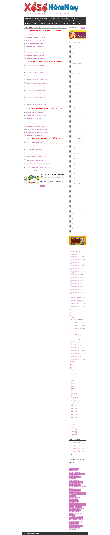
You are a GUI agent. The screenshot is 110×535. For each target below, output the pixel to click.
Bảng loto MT (73, 422)
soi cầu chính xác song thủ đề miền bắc (77, 450)
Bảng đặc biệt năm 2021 (73, 475)
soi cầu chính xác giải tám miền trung (78, 351)
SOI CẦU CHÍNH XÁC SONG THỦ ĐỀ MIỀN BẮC (35, 43)
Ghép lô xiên (71, 506)
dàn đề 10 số (71, 488)
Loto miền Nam (76, 203)
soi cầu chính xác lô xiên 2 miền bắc (78, 306)
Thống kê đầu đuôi (77, 148)
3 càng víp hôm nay (72, 470)
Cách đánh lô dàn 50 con (74, 480)
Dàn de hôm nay (82, 486)
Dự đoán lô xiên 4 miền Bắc (74, 497)
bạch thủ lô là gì (81, 473)
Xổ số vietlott (75, 83)
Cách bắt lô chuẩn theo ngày (75, 477)
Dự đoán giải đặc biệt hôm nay (75, 489)
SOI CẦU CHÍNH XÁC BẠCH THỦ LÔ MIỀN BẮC (36, 65)
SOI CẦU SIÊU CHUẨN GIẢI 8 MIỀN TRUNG (35, 149)
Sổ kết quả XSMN (76, 73)
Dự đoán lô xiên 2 (72, 495)
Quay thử (72, 23)
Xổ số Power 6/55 (76, 93)
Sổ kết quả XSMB (76, 68)
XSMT (65, 20)
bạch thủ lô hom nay (73, 473)
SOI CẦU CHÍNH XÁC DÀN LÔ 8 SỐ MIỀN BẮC (36, 101)
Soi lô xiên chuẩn (77, 521)
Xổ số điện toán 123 (77, 118)
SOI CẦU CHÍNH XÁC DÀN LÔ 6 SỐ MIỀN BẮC (36, 97)
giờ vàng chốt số (78, 506)
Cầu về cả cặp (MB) (77, 138)
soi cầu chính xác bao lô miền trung (78, 354)
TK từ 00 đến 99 (76, 193)
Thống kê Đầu (75, 168)
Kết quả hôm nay (73, 20)
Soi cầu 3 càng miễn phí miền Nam (75, 513)
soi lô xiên (71, 521)
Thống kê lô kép (76, 163)
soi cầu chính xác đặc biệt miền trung (78, 359)
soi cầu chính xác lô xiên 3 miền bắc (78, 305)
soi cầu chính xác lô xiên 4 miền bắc (78, 303)
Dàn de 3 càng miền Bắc (73, 486)
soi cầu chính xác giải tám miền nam (78, 327)
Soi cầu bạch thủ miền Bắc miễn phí (76, 516)
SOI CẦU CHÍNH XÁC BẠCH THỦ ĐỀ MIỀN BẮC (34, 40)
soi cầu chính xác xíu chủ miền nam (78, 325)
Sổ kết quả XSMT (76, 78)
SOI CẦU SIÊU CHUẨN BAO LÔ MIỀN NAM (34, 121)
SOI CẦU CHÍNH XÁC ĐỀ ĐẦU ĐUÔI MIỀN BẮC (35, 46)
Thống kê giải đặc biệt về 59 (74, 527)
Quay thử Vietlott (76, 228)
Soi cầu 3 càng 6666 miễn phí (74, 511)
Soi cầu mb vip (65, 18)
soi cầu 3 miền (72, 514)
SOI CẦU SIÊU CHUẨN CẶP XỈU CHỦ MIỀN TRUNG (37, 156)
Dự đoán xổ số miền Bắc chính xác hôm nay (76, 505)
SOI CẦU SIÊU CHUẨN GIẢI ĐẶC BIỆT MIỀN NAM (35, 115)
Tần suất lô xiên (72, 529)
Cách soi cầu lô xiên (73, 478)
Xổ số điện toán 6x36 (77, 113)
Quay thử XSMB (76, 213)
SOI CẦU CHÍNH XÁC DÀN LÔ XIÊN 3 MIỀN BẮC (36, 86)
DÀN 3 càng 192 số (79, 483)
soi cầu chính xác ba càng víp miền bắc (77, 448)
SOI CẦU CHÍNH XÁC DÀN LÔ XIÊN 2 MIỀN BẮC (36, 83)
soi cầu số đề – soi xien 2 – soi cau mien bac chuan (47, 14)
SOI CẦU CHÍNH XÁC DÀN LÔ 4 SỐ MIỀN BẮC (36, 94)
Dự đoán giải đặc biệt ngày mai (75, 491)
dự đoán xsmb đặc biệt (73, 502)
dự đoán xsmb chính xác (74, 500)
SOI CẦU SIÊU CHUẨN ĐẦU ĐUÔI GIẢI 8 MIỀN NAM (36, 129)
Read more (43, 185)
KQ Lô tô (65, 23)
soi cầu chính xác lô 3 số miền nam (78, 350)
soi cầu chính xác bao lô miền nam (78, 333)
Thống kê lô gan (76, 153)
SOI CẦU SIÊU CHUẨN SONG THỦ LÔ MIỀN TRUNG (37, 160)
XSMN (60, 20)
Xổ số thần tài (75, 123)
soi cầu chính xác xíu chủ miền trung (78, 345)
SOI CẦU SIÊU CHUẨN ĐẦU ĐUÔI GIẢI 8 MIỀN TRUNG (38, 163)
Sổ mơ (79, 23)
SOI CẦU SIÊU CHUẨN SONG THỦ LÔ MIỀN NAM (35, 126)
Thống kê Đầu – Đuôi (77, 178)
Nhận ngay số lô (37, 20)
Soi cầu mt (27, 20)
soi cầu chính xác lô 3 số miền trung (78, 353)
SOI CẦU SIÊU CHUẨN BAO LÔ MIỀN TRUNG (36, 153)
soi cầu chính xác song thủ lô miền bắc (77, 451)
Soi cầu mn (74, 18)
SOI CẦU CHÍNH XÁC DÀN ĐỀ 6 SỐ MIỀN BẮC (34, 52)
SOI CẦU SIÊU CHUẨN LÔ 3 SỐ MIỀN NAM (34, 135)
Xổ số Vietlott (73, 385)
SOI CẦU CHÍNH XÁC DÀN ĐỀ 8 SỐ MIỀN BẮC (34, 55)
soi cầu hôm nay (72, 519)
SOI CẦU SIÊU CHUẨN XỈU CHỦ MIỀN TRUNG (36, 142)
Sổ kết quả (27, 23)
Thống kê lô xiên (76, 158)
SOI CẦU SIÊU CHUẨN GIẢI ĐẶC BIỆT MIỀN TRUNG (37, 146)
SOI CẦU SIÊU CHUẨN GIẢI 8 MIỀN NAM (33, 118)
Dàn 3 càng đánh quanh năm (74, 485)
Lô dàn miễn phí (82, 508)
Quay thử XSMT (76, 223)
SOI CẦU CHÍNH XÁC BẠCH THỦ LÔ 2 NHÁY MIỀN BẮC (38, 69)
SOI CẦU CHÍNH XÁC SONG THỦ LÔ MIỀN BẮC (36, 72)
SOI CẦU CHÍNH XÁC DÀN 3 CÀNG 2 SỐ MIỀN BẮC (35, 37)
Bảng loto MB (73, 425)
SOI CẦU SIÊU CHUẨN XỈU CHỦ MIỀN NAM (34, 112)
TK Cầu (50, 23)
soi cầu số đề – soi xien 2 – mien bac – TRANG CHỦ (36, 18)
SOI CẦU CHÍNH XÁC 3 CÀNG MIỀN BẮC (33, 34)
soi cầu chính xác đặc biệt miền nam (78, 328)
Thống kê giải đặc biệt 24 (74, 524)
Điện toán (43, 23)
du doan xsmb (71, 483)
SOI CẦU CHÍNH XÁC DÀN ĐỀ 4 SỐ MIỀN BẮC (34, 49)
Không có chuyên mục (73, 508)
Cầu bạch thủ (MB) (77, 128)
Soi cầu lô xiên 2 (79, 519)
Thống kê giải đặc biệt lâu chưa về (75, 526)
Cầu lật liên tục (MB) (77, 133)
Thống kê (57, 23)
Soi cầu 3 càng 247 (76, 510)
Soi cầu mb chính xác (54, 18)
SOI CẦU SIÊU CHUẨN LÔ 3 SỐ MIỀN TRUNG (36, 170)
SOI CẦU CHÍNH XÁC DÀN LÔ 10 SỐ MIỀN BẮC (36, 104)
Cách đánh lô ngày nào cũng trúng (76, 481)
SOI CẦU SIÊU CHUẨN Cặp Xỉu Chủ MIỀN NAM (35, 123)
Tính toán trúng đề (48, 20)
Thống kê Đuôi (76, 173)
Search (83, 27)
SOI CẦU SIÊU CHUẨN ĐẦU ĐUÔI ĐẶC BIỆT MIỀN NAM (36, 132)
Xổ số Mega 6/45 (76, 88)
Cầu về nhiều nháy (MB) (78, 143)
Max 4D (74, 103)
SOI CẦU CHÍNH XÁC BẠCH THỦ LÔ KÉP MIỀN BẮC (37, 76)
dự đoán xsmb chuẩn (73, 499)
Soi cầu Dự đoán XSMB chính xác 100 (76, 518)
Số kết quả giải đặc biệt (73, 522)
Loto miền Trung (76, 208)
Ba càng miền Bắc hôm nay (74, 472)
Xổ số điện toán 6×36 (75, 393)
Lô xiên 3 (70, 510)
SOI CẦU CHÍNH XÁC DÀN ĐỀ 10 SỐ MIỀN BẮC (35, 58)
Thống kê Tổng (76, 183)
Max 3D (74, 98)
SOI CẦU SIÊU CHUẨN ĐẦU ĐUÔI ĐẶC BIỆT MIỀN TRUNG (38, 167)
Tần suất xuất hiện (77, 188)
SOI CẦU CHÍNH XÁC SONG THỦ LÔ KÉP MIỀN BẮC (37, 79)
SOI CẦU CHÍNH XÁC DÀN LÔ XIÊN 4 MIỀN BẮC (36, 90)
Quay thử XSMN (76, 218)
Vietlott (35, 23)
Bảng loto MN (73, 424)
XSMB (56, 20)
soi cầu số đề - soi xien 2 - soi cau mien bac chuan (55, 177)
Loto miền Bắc (76, 198)
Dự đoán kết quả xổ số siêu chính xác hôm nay (76, 494)
